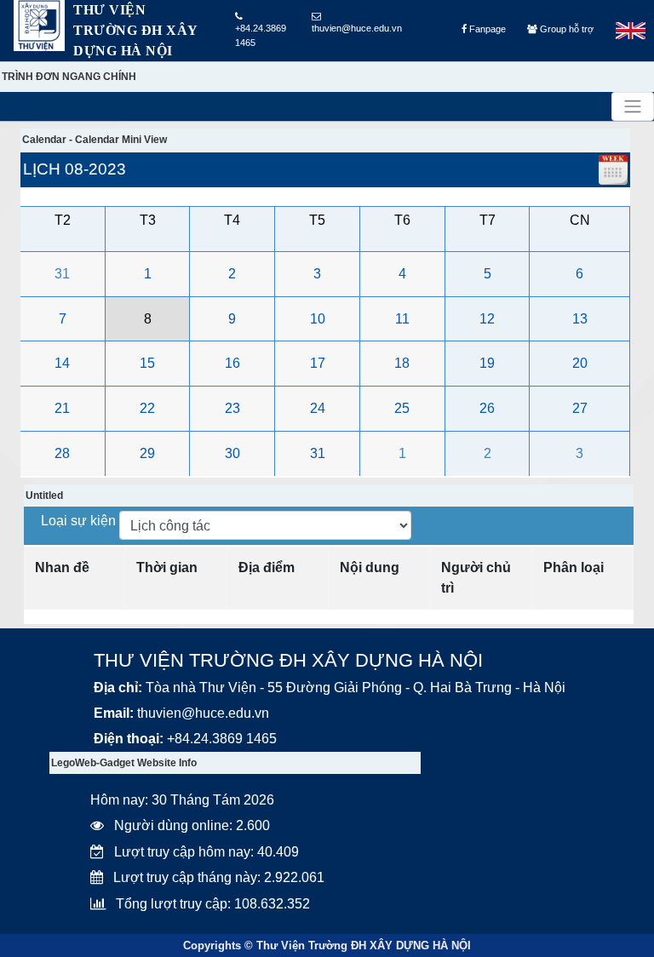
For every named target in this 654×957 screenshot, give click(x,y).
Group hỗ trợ (565, 29)
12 (487, 319)
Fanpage (486, 29)
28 (62, 453)
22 (147, 408)
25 (402, 408)
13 (580, 319)
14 (62, 363)
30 (232, 453)
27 (580, 408)
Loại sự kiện (80, 520)
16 (232, 363)
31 (62, 273)
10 (317, 319)
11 (402, 319)
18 (402, 363)
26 (487, 408)
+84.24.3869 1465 (260, 35)
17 (317, 363)
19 (487, 363)
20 (580, 363)
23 (232, 408)
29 (147, 453)
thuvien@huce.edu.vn (357, 28)
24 (317, 408)
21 (62, 408)
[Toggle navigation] (632, 106)
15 (147, 363)
